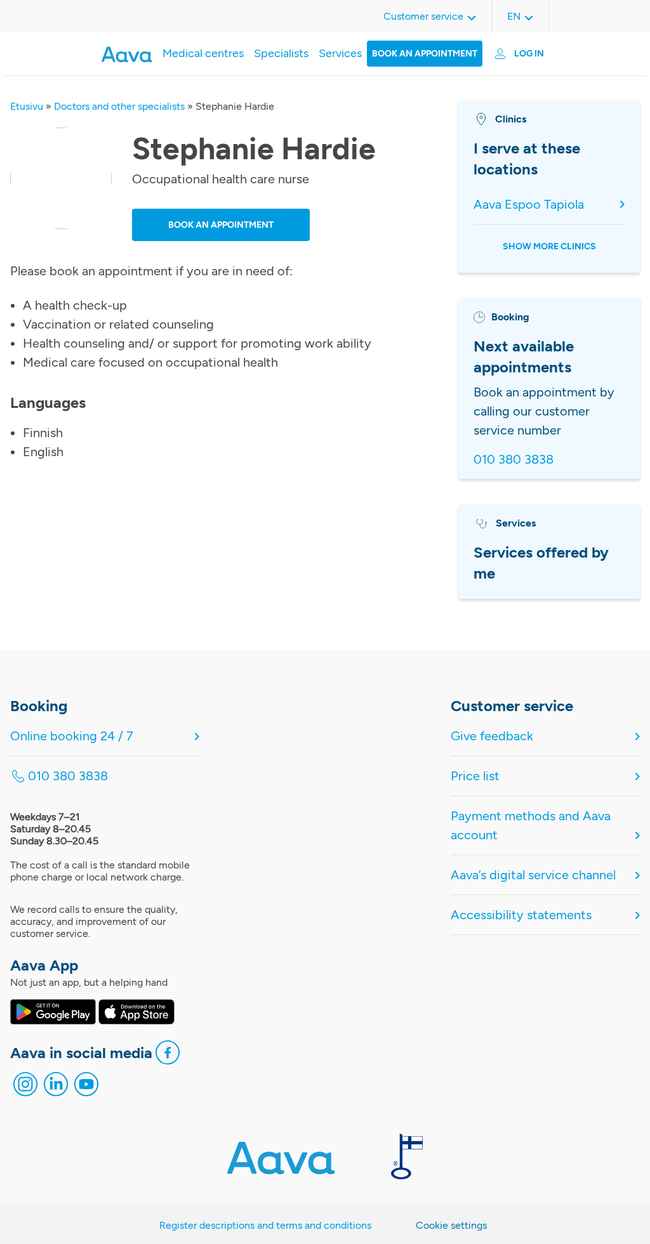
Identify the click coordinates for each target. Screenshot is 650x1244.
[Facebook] (167, 1055)
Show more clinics (549, 246)
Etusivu (26, 106)
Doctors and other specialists (119, 106)
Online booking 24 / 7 (71, 735)
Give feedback (492, 735)
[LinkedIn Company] (56, 1087)
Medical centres (203, 53)
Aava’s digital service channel (533, 874)
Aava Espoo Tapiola (529, 204)
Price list (475, 775)
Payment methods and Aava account (531, 825)
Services (340, 53)
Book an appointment (424, 53)
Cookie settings (451, 1225)
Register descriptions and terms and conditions (265, 1225)
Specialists (281, 53)
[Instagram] (25, 1087)
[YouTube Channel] (86, 1087)
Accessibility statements (521, 914)
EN (514, 16)
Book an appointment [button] (221, 224)
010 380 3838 (514, 459)
